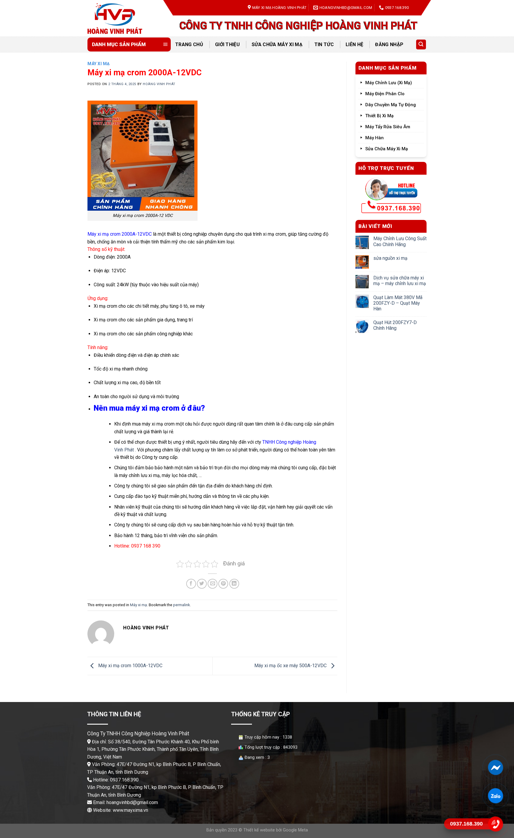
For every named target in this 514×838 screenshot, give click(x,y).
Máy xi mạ (98, 63)
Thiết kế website (259, 830)
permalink (181, 605)
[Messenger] (495, 767)
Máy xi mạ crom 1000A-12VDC (129, 665)
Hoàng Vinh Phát (159, 84)
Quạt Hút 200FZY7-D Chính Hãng (395, 325)
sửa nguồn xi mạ (390, 258)
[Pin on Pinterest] (223, 584)
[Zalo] (495, 796)
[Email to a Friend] (212, 584)
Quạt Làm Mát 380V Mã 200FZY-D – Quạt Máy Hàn (397, 303)
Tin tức (324, 44)
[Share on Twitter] (202, 584)
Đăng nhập (389, 44)
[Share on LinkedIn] (234, 584)
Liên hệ (354, 44)
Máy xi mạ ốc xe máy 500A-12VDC (291, 665)
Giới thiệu (227, 44)
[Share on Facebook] (191, 584)
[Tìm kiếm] (421, 44)
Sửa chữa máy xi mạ (277, 44)
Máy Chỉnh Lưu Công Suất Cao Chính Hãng (400, 241)
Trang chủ (189, 44)
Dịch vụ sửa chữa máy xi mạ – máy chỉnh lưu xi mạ (399, 280)
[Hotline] (495, 824)
